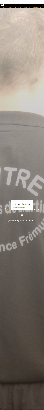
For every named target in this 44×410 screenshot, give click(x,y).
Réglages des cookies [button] (17, 207)
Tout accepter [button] (23, 207)
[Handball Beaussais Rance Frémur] (2, 4)
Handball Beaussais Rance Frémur (11, 4)
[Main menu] (42, 5)
